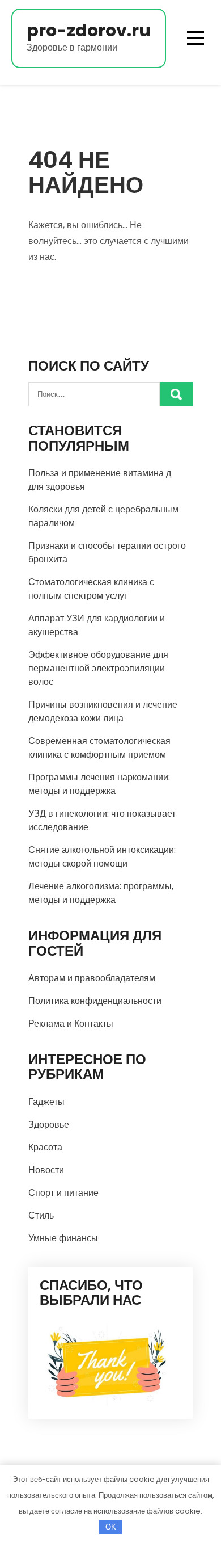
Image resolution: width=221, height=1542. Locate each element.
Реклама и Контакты (70, 1023)
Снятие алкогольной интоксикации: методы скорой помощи (102, 856)
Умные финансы (63, 1238)
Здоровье (48, 1124)
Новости (46, 1170)
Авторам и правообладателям (91, 978)
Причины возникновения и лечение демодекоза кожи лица (102, 711)
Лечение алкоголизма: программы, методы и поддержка (100, 893)
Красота (45, 1147)
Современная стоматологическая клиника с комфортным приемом (99, 747)
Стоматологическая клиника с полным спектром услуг (91, 588)
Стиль (41, 1215)
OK (110, 1527)
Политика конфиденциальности (95, 1000)
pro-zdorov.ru (89, 30)
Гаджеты (46, 1101)
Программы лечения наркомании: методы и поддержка (99, 784)
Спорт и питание (63, 1192)
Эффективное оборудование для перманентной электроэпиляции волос (98, 668)
